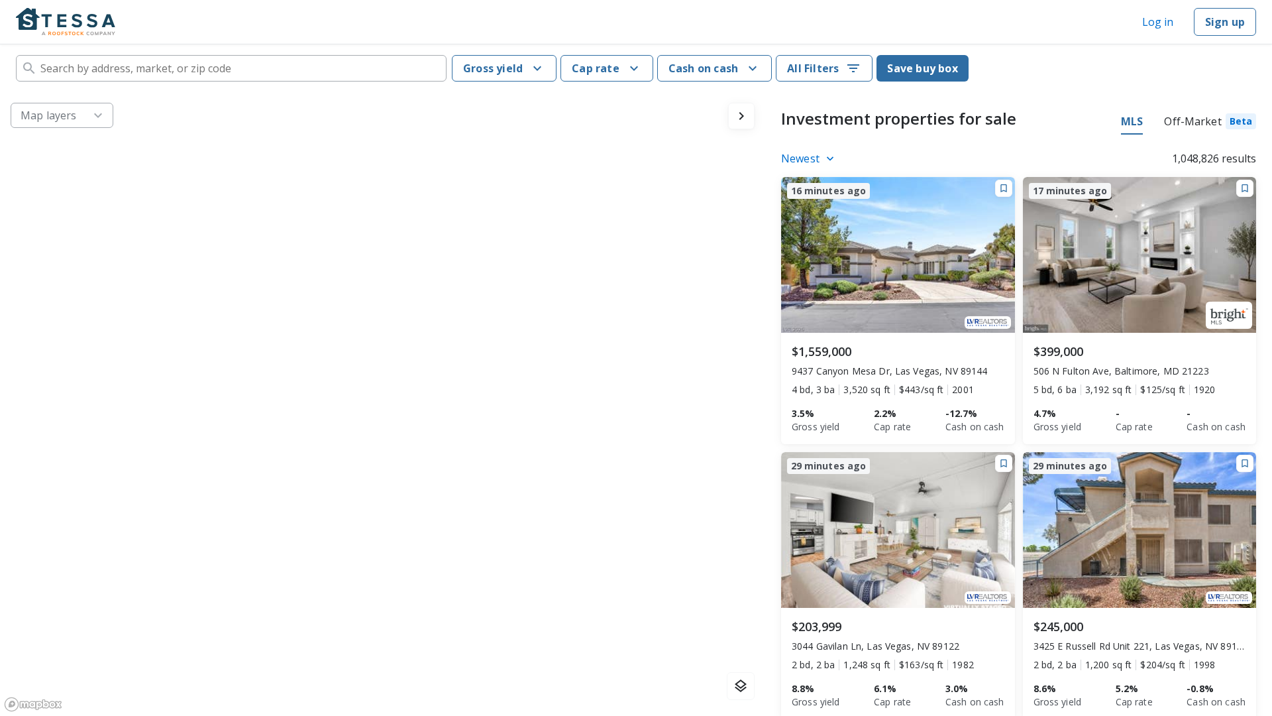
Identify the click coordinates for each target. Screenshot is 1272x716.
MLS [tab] (1132, 121)
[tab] (1210, 123)
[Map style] (741, 686)
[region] (382, 404)
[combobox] (231, 68)
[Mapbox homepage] (33, 704)
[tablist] (1188, 123)
